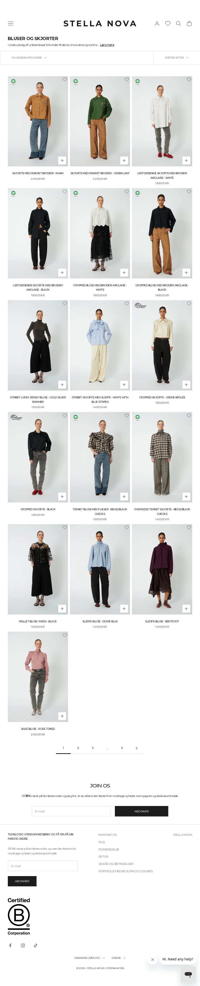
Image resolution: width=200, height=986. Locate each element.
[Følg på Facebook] (10, 945)
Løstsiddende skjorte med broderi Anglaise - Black (38, 287)
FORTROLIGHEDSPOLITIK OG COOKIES (125, 871)
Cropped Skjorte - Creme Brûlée (162, 397)
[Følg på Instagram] (22, 945)
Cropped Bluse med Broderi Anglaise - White (100, 287)
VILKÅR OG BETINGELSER (116, 864)
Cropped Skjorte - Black (38, 509)
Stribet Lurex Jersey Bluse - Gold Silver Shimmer (38, 399)
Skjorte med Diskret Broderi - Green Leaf (100, 173)
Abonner (141, 811)
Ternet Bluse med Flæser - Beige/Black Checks (100, 511)
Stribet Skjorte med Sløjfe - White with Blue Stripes (100, 399)
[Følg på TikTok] (35, 945)
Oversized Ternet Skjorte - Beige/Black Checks (162, 511)
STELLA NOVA (182, 835)
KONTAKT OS (108, 835)
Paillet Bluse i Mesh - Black (38, 621)
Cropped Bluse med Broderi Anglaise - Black (162, 287)
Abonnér (22, 881)
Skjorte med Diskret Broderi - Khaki (37, 173)
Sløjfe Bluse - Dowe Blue (100, 621)
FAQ (102, 842)
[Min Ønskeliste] (168, 23)
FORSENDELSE (109, 849)
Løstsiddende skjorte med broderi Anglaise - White (162, 175)
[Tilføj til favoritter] (64, 79)
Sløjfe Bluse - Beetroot (162, 621)
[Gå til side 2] (136, 748)
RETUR (103, 856)
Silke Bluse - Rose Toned (38, 729)
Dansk (116, 958)
